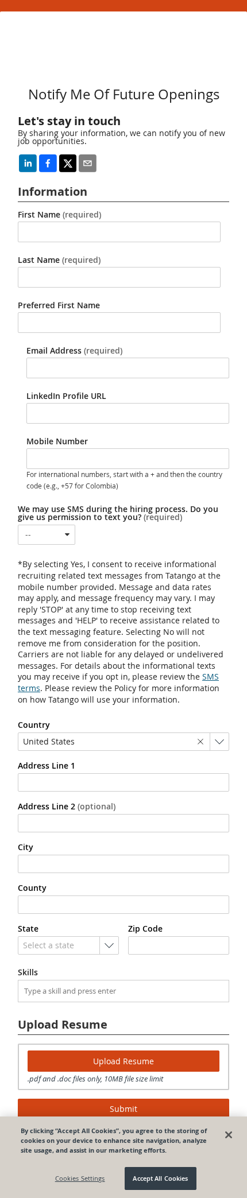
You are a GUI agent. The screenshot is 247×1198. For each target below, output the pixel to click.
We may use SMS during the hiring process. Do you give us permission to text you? (118, 513)
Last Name (59, 260)
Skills (28, 972)
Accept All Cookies (160, 1178)
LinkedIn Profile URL (66, 396)
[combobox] (46, 535)
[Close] (228, 1134)
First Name (59, 215)
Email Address (74, 351)
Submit (123, 1108)
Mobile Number (57, 441)
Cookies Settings (80, 1178)
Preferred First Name (59, 305)
